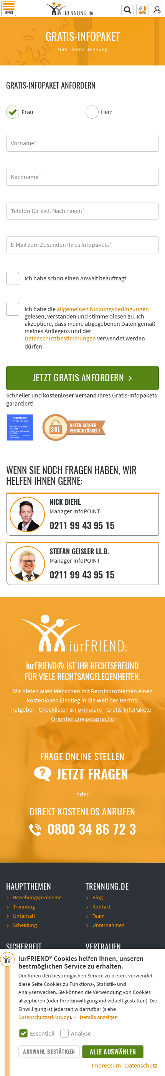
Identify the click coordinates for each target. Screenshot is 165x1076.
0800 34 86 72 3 (89, 829)
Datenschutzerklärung (43, 1017)
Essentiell (42, 1033)
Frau (27, 112)
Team (98, 916)
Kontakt (101, 906)
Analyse (81, 1033)
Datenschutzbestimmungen (60, 338)
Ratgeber (23, 710)
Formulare (88, 710)
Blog (97, 897)
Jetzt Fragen (90, 774)
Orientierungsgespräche (82, 719)
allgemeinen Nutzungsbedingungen (103, 309)
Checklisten (54, 710)
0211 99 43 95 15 (82, 525)
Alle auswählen (113, 1052)
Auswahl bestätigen (49, 1051)
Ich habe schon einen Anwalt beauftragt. (76, 278)
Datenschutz (141, 1065)
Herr (106, 112)
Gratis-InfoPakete (128, 710)
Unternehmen (108, 925)
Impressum (106, 1065)
